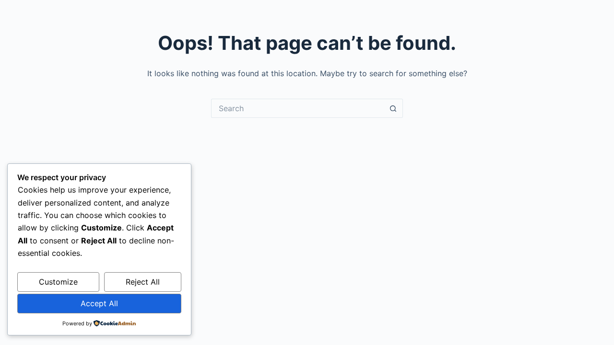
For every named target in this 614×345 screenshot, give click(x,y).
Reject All (143, 282)
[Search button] (393, 108)
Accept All (99, 303)
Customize (58, 282)
